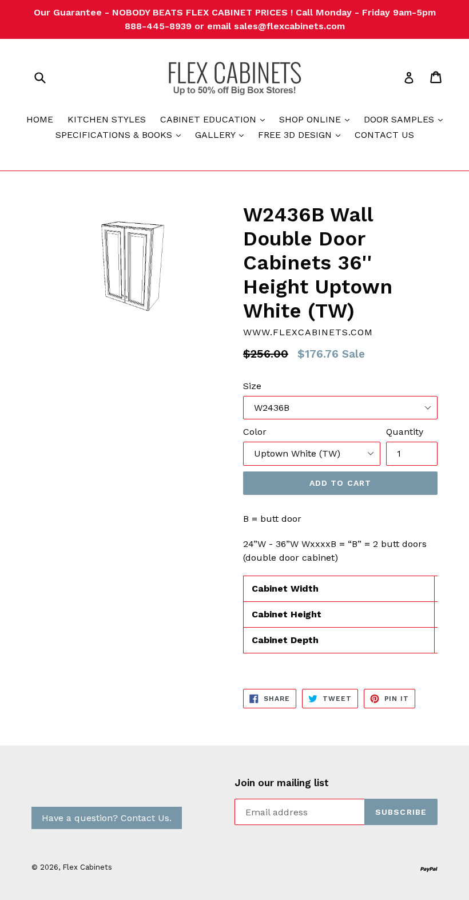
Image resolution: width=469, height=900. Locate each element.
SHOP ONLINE (317, 119)
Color (255, 431)
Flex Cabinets (87, 867)
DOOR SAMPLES (406, 119)
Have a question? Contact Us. (107, 817)
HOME (39, 119)
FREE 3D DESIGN (302, 134)
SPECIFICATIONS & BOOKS (120, 134)
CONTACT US (384, 134)
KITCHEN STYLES (106, 119)
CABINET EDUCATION (215, 119)
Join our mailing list (281, 782)
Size (252, 385)
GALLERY (222, 134)
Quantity (404, 431)
